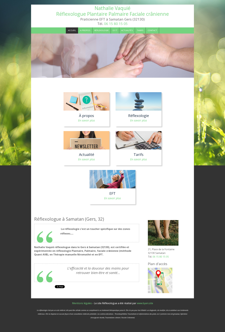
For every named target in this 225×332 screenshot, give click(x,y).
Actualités (127, 30)
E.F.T (115, 30)
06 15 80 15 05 (116, 23)
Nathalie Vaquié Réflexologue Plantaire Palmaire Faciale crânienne (112, 11)
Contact (152, 30)
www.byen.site (145, 303)
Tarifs (140, 30)
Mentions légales (82, 303)
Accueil (72, 30)
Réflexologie (101, 30)
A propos (85, 30)
